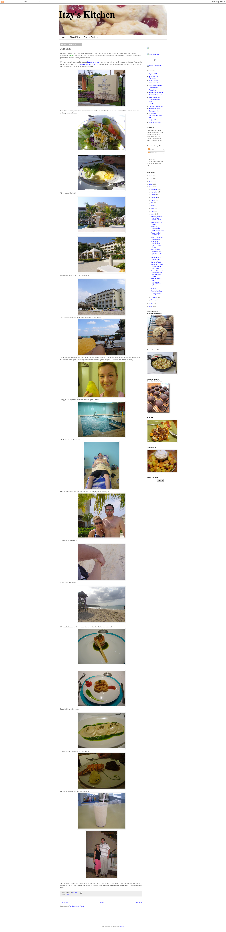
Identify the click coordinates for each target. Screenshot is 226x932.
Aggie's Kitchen (154, 74)
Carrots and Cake (154, 83)
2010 (151, 187)
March (153, 214)
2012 (151, 181)
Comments (153, 153)
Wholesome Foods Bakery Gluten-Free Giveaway (157, 266)
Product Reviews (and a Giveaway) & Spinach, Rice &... (156, 282)
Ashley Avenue (153, 80)
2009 (151, 303)
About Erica (75, 37)
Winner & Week (156, 262)
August (153, 200)
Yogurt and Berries (155, 122)
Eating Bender (153, 88)
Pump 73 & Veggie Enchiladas (157, 238)
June (152, 206)
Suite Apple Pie (154, 111)
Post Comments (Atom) (76, 906)
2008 (151, 306)
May (152, 208)
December (154, 189)
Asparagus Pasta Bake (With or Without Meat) (156, 218)
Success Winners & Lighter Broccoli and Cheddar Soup (157, 273)
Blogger (121, 926)
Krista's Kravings (154, 97)
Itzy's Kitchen (87, 14)
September (154, 197)
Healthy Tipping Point (156, 92)
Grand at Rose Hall (89, 64)
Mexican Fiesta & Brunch (156, 223)
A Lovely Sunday (156, 294)
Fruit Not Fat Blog (156, 291)
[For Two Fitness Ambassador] (148, 48)
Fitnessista (152, 90)
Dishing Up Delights (155, 85)
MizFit (151, 104)
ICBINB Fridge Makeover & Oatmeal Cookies (157, 228)
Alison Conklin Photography (153, 77)
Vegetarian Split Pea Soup (156, 234)
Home (63, 37)
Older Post (138, 903)
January (153, 300)
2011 (151, 184)
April (152, 211)
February (154, 297)
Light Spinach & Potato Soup (156, 258)
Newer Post (64, 903)
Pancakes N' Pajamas (156, 106)
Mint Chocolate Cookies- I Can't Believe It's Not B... (157, 252)
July (152, 203)
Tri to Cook (152, 113)
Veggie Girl (152, 120)
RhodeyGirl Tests (154, 108)
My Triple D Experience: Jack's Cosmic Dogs (156, 244)
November (154, 192)
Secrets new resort (93, 62)
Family (67, 894)
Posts (152, 149)
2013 (151, 178)
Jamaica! (153, 288)
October (153, 195)
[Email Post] (81, 892)
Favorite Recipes (91, 37)
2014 (151, 176)
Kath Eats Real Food (155, 95)
